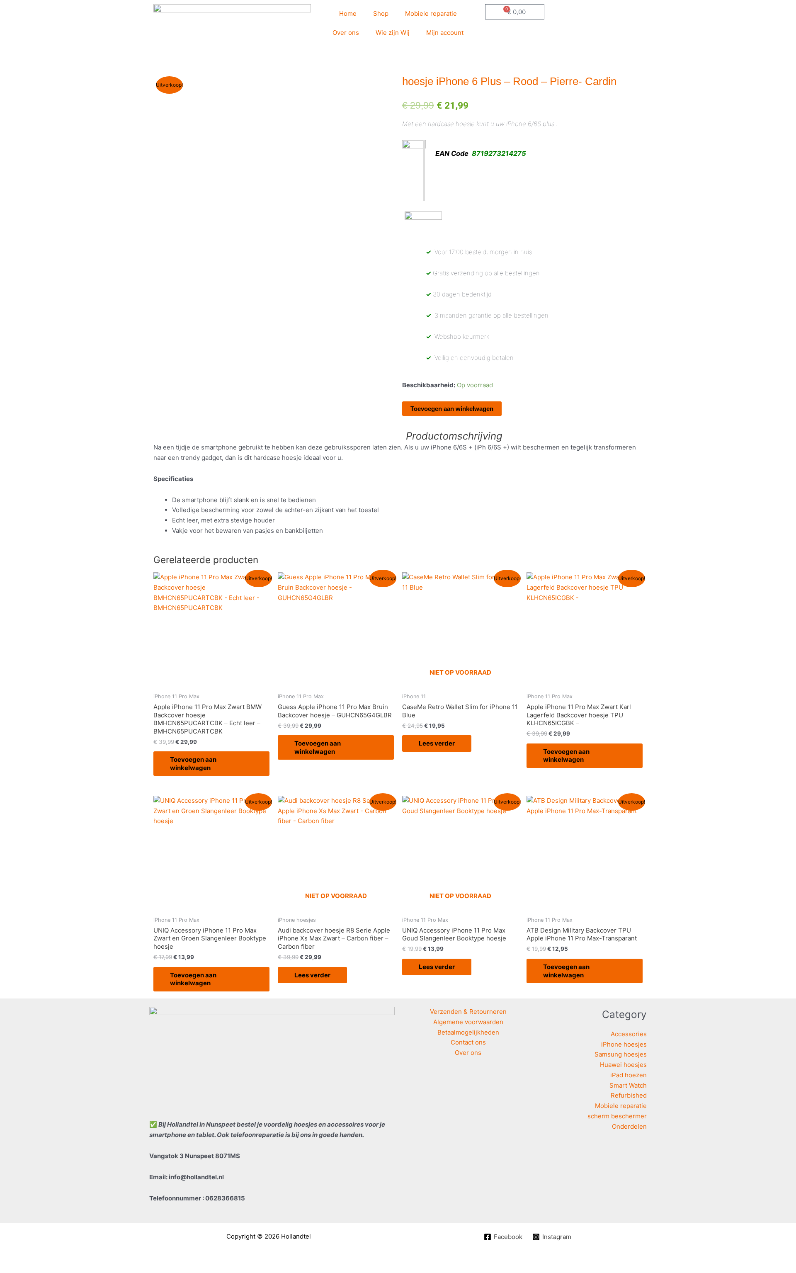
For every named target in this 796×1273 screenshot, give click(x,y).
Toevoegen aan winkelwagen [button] (193, 764)
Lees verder (437, 743)
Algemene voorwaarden (468, 1022)
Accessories (629, 1034)
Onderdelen (629, 1126)
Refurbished (629, 1095)
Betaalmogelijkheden (468, 1032)
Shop (380, 13)
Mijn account (445, 32)
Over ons (345, 32)
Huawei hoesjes (623, 1065)
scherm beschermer (617, 1116)
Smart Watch (628, 1085)
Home (348, 13)
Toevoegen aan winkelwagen (451, 408)
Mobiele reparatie (431, 13)
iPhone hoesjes (624, 1044)
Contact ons (468, 1042)
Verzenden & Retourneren (468, 1011)
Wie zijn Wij (393, 32)
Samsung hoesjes (621, 1054)
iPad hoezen (628, 1075)
